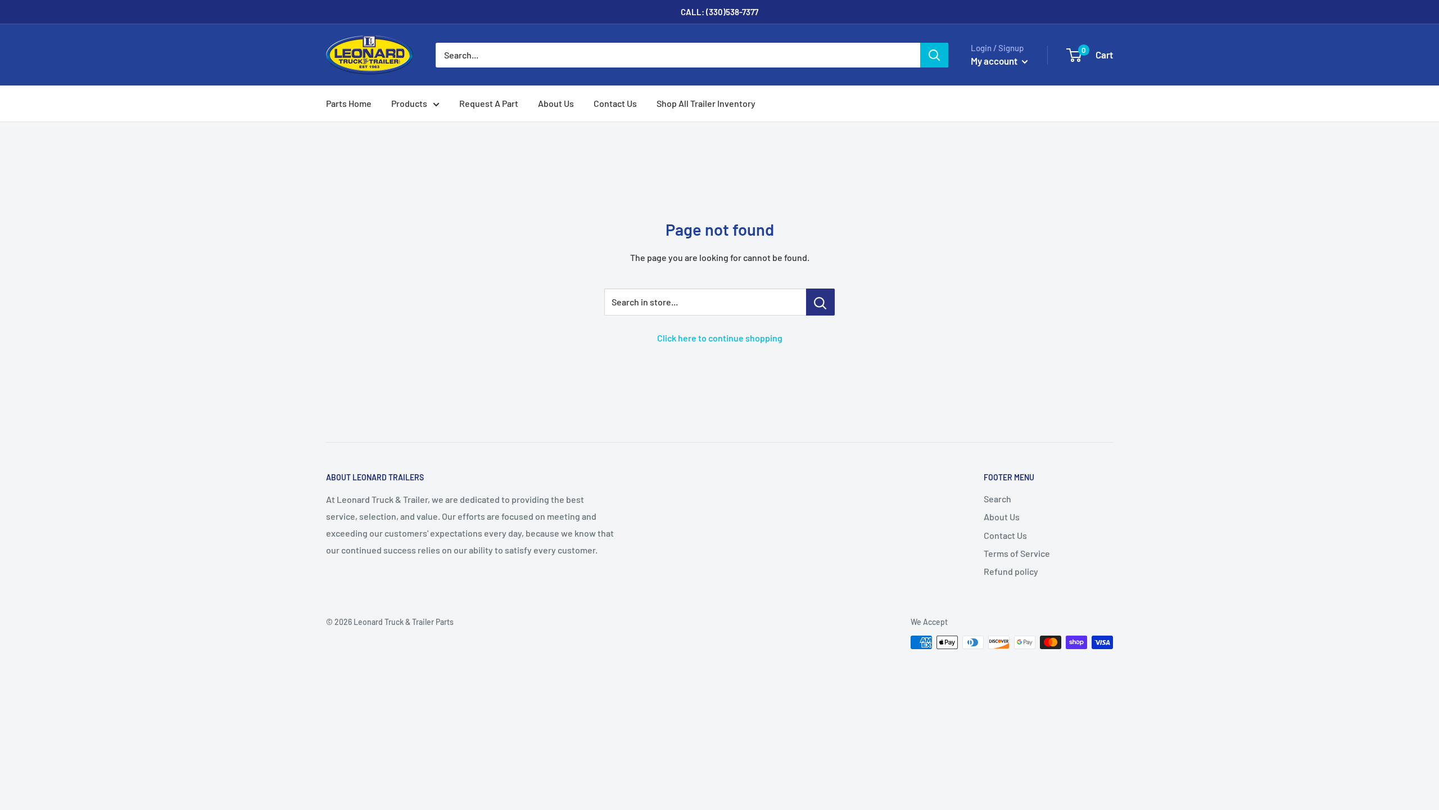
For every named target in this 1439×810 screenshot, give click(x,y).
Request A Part (488, 103)
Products (409, 103)
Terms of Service (1017, 553)
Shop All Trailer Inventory (706, 103)
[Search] (934, 55)
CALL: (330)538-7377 (719, 12)
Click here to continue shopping (719, 337)
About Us (556, 103)
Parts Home (349, 103)
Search (997, 498)
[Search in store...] (820, 302)
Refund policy (1011, 571)
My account (995, 60)
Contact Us (615, 103)
